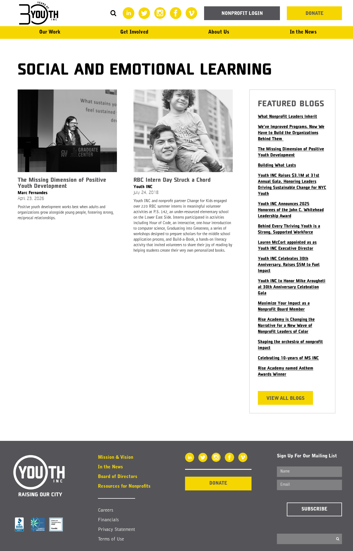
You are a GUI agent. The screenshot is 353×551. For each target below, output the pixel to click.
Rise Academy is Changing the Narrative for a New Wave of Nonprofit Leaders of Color (286, 325)
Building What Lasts (277, 164)
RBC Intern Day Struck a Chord (172, 180)
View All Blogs (285, 398)
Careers (105, 510)
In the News (110, 467)
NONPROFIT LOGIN (242, 13)
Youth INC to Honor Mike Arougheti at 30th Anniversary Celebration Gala (291, 286)
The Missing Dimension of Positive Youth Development (62, 183)
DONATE (314, 13)
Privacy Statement (116, 529)
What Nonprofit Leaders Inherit (287, 116)
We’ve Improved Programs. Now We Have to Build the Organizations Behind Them (291, 132)
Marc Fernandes (32, 192)
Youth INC (143, 186)
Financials (108, 520)
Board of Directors (117, 476)
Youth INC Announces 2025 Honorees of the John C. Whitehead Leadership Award (291, 209)
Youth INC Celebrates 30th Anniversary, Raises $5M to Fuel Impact (289, 264)
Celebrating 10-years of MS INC (288, 357)
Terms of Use (111, 539)
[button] (49, 32)
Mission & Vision (115, 457)
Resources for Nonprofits (124, 486)
